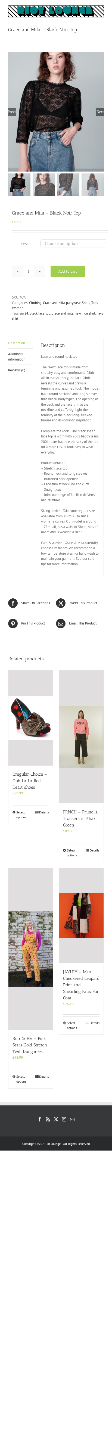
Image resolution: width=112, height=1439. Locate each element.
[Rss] (48, 1119)
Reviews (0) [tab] (16, 370)
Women (17, 308)
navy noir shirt (85, 313)
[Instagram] (64, 1119)
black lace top (40, 313)
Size (24, 244)
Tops (94, 302)
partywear (73, 302)
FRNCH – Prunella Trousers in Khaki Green (80, 818)
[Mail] (72, 1119)
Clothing (35, 302)
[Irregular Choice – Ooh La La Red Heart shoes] (30, 718)
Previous (12, 112)
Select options (21, 814)
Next (100, 112)
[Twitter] (56, 1119)
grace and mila (62, 313)
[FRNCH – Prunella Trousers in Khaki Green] (81, 737)
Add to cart (67, 271)
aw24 (24, 313)
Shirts (86, 302)
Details (44, 812)
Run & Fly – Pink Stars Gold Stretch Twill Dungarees (30, 1045)
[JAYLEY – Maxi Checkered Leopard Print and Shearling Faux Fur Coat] (81, 915)
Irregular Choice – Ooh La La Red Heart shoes (30, 781)
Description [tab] (16, 343)
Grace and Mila (54, 302)
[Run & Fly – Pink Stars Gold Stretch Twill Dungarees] (30, 949)
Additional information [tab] (16, 357)
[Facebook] (40, 1119)
